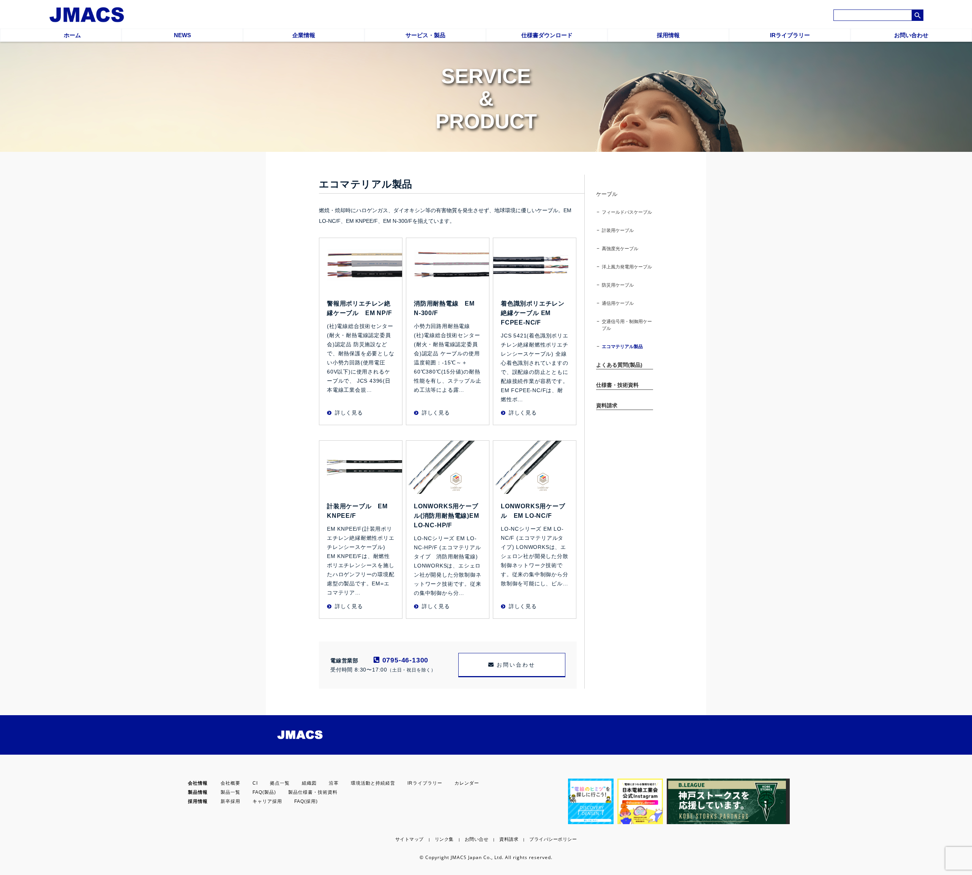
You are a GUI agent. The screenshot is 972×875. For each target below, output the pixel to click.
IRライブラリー (424, 783)
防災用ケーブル (618, 285)
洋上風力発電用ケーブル (627, 267)
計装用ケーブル (618, 230)
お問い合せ (477, 839)
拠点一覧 (280, 783)
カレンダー (466, 783)
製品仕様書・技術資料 (313, 792)
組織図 (309, 783)
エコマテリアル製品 (622, 346)
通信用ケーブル (618, 303)
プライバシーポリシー (553, 839)
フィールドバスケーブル (627, 212)
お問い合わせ (516, 665)
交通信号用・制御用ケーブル (627, 325)
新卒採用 (230, 801)
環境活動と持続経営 (373, 783)
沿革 (334, 783)
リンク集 (444, 839)
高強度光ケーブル (620, 248)
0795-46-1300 (404, 660)
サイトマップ (409, 839)
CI (255, 783)
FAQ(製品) (264, 792)
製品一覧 (230, 792)
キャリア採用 (267, 801)
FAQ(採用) (306, 801)
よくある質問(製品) (619, 365)
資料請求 (508, 839)
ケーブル (606, 194)
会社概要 (230, 783)
